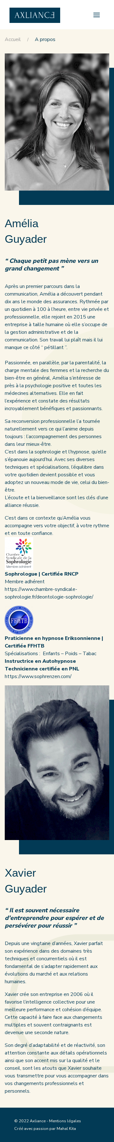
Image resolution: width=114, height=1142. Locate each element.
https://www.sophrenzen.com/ (38, 676)
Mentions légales (65, 1121)
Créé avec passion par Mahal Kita (45, 1128)
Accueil (13, 39)
